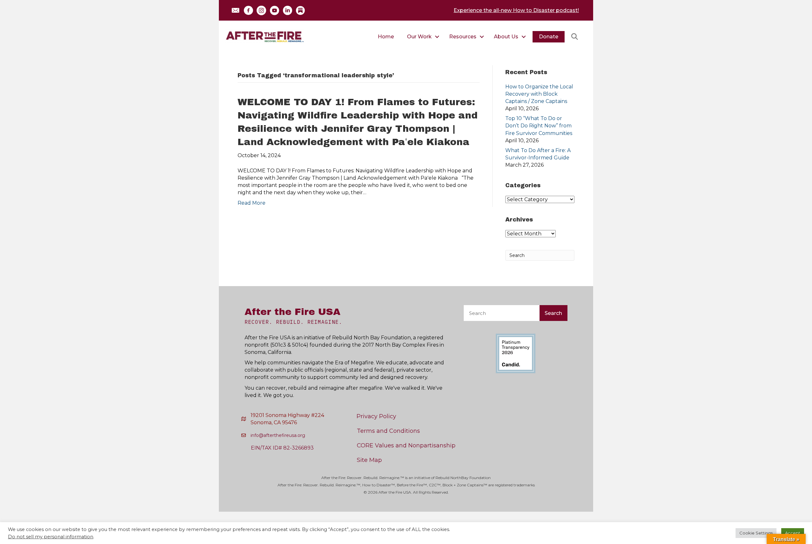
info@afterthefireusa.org (278, 435)
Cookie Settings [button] (756, 532)
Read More (251, 203)
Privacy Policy (376, 416)
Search (553, 313)
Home (386, 37)
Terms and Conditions (388, 430)
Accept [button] (792, 532)
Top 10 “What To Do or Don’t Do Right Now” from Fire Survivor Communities (538, 125)
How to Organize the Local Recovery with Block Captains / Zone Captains (539, 94)
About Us (506, 37)
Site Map (369, 460)
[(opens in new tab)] (515, 353)
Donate (548, 37)
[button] (235, 10)
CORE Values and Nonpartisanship (406, 445)
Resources (462, 37)
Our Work (419, 37)
